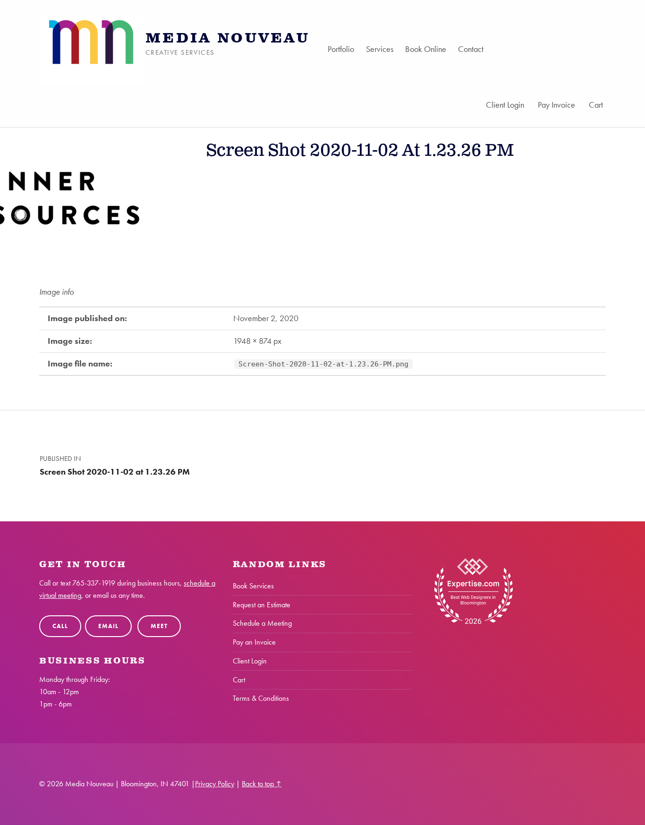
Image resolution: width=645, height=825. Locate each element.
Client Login (505, 104)
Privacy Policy (214, 784)
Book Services (253, 586)
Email (108, 626)
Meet (159, 626)
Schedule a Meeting (262, 623)
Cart (596, 104)
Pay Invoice (556, 104)
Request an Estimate (261, 605)
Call (60, 626)
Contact (471, 48)
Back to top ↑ (261, 784)
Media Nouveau (227, 38)
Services (379, 48)
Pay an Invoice (254, 642)
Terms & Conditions (261, 698)
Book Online (425, 48)
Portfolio (341, 48)
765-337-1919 (93, 583)
